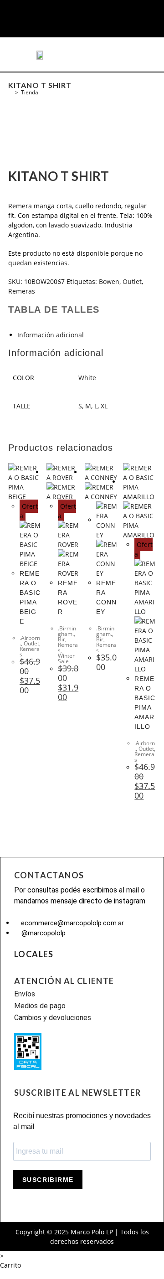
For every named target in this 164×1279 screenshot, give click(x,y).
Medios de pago (40, 1005)
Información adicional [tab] (50, 334)
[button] (22, 54)
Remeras (21, 291)
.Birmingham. (67, 631)
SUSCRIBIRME (47, 1179)
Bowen (109, 281)
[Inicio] (10, 92)
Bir (61, 639)
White (87, 377)
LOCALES (34, 954)
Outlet (132, 281)
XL (104, 406)
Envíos (24, 994)
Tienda (29, 92)
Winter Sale (66, 658)
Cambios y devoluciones (52, 1017)
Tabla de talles (54, 309)
